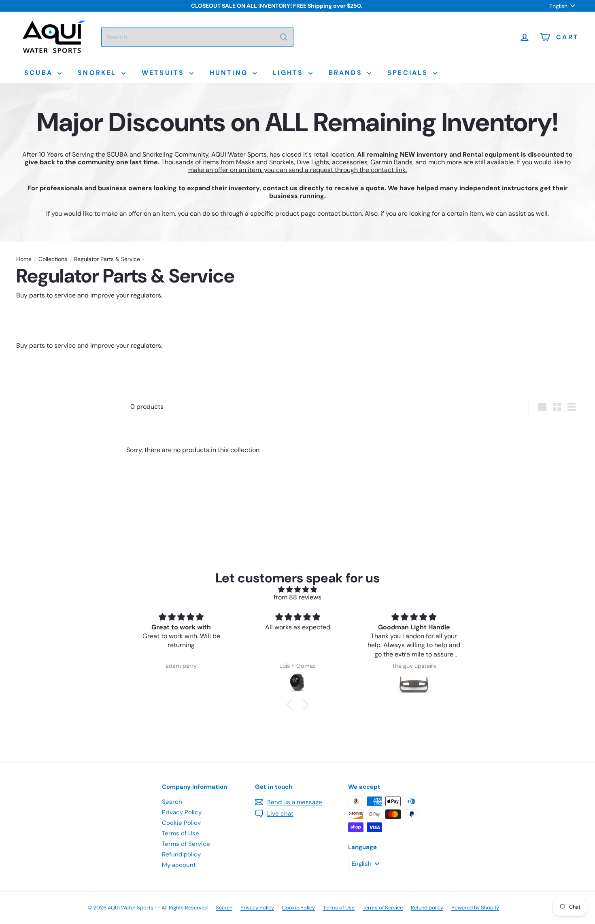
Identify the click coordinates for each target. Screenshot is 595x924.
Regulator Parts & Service (107, 259)
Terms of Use (180, 833)
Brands (347, 72)
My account (179, 865)
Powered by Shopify (475, 907)
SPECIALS (409, 72)
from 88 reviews (297, 597)
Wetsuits (164, 72)
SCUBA (39, 72)
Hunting (230, 72)
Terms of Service (186, 844)
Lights (289, 72)
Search (172, 802)
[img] (297, 589)
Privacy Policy (182, 812)
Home (24, 259)
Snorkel (98, 72)
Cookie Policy (181, 823)
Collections (52, 259)
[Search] (283, 37)
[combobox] (197, 37)
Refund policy (181, 854)
